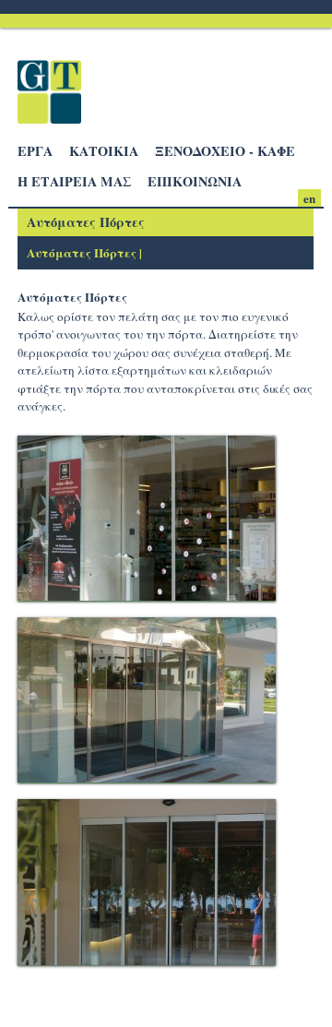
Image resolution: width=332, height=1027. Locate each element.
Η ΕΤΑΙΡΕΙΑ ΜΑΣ (74, 181)
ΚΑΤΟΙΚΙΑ (103, 151)
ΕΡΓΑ (35, 151)
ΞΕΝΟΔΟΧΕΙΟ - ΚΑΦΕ (225, 151)
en (309, 198)
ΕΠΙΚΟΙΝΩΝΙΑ (195, 181)
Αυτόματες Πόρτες (81, 252)
